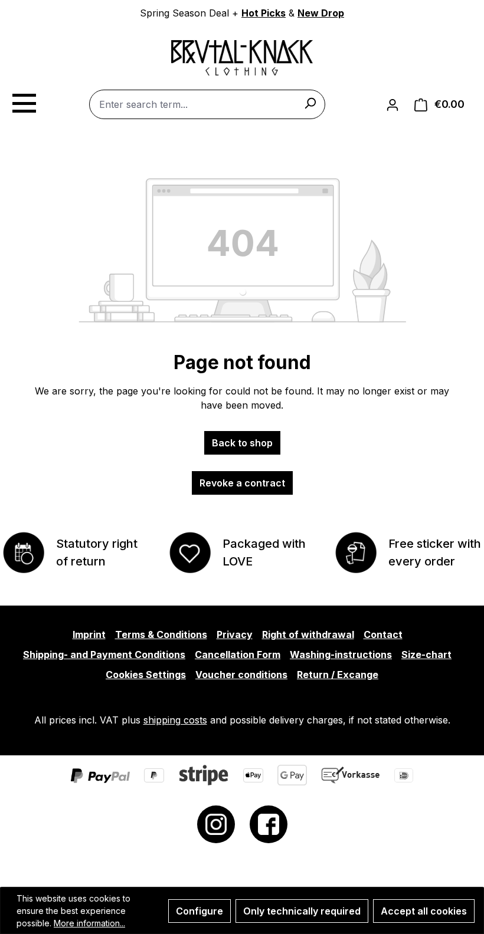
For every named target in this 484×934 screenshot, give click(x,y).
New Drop (320, 13)
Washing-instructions (341, 654)
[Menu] (23, 101)
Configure (199, 911)
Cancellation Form (237, 654)
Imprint (89, 634)
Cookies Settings (146, 674)
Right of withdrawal (308, 634)
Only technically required (302, 911)
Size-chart (426, 654)
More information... (89, 923)
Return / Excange (337, 674)
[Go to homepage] (242, 57)
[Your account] (392, 104)
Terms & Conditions (161, 634)
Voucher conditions (241, 674)
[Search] (309, 102)
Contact (383, 634)
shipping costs (175, 720)
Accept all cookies (424, 911)
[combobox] (207, 104)
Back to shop (242, 443)
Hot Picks (263, 13)
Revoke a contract (242, 483)
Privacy (235, 634)
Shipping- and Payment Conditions (104, 654)
